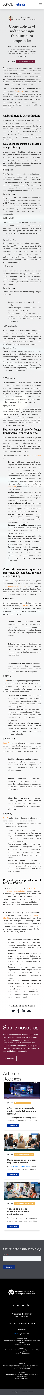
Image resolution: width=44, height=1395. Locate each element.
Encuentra (16, 1333)
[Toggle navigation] (40, 4)
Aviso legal (15, 1392)
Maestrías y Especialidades (27, 1323)
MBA (15, 1323)
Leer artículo (13, 1126)
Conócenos (10, 1058)
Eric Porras (26, 17)
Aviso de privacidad (26, 1392)
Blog (10, 1323)
